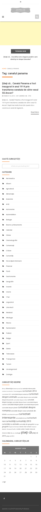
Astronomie (10, 209)
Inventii (8, 287)
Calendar (9, 230)
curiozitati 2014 (29, 391)
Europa (37, 424)
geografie (5, 427)
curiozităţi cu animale (10, 424)
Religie (8, 338)
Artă (7, 204)
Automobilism (11, 214)
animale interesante (29, 388)
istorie (21, 427)
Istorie (8, 292)
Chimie (8, 235)
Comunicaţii (10, 245)
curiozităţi (10, 421)
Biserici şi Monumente (14, 225)
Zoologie (9, 374)
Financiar (9, 266)
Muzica (8, 323)
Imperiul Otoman (14, 426)
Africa (3, 388)
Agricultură (10, 189)
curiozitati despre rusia (18, 411)
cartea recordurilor (7, 391)
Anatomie (9, 199)
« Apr (4, 482)
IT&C (8, 297)
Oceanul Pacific (11, 429)
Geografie (9, 281)
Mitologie (9, 318)
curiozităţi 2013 (23, 421)
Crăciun (8, 250)
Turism (8, 364)
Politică (8, 333)
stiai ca (9, 433)
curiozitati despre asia (24, 397)
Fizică (8, 271)
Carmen (22, 96)
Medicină (9, 312)
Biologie (9, 220)
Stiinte (8, 348)
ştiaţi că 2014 (10, 436)
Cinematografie (11, 240)
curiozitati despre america (20, 394)
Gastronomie (11, 276)
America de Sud (17, 388)
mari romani (27, 427)
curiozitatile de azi (21, 418)
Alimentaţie (10, 194)
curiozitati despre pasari (15, 404)
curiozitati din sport (12, 414)
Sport (8, 343)
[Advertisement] (20, 33)
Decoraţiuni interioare (14, 261)
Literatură (9, 307)
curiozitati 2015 (6, 394)
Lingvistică (10, 302)
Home (4, 68)
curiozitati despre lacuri (19, 402)
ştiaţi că (26, 432)
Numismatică (10, 328)
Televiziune (10, 354)
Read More (35, 112)
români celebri (20, 429)
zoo (13, 433)
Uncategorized (11, 369)
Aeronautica (10, 178)
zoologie (17, 433)
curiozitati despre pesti (31, 404)
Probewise (25, 509)
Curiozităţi (9, 256)
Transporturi (10, 359)
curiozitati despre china (20, 400)
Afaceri (8, 183)
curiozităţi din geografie (26, 424)
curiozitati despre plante (9, 408)
